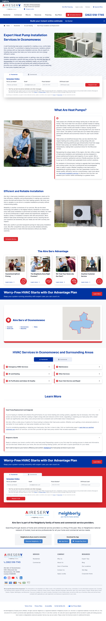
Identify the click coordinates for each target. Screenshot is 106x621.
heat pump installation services (68, 173)
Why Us (59, 559)
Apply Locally (61, 573)
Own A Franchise (62, 566)
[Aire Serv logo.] (11, 7)
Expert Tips (85, 559)
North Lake (10, 328)
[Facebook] (5, 577)
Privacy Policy (42, 92)
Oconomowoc (25, 327)
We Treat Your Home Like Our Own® (65, 275)
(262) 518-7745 (13, 562)
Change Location (30, 9)
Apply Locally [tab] (79, 7)
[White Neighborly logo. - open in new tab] (5, 1)
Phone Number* (46, 81)
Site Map (84, 570)
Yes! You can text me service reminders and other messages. (25, 89)
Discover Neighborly (32, 541)
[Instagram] (9, 577)
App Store (64, 541)
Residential (14, 74)
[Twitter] (17, 577)
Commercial (33, 74)
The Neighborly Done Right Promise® (40, 275)
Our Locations (86, 566)
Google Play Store (80, 541)
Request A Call (92, 84)
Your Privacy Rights (76, 606)
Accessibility (48, 606)
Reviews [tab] (87, 7)
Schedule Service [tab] (75, 15)
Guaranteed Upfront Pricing (12, 275)
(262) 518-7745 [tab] (94, 14)
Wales (36, 327)
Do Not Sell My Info (60, 606)
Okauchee (23, 328)
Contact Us (61, 570)
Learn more (9, 282)
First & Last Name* (11, 81)
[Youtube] (13, 577)
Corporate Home (87, 573)
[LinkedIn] (21, 577)
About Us (60, 562)
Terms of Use (28, 606)
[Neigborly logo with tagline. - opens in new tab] (69, 514)
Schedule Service (10, 239)
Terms (35, 92)
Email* (25, 81)
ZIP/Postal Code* (64, 81)
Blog (83, 562)
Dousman (10, 327)
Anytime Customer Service (88, 275)
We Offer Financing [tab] (67, 7)
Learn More (97, 294)
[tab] (28, 14)
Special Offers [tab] (99, 7)
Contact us (47, 448)
